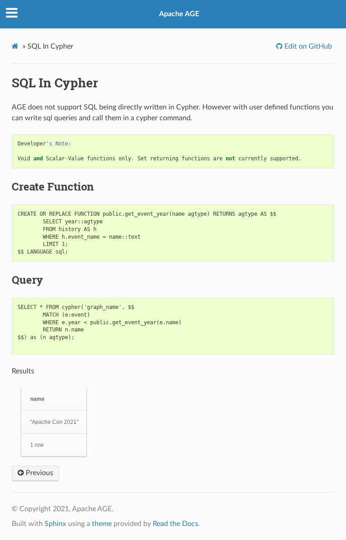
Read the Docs (175, 523)
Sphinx (55, 523)
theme (102, 523)
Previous (38, 472)
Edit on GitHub (307, 46)
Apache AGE (179, 14)
